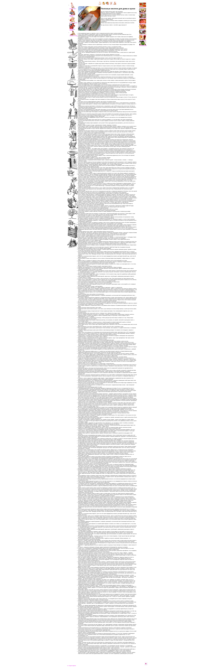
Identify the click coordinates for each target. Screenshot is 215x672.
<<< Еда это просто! (71, 665)
